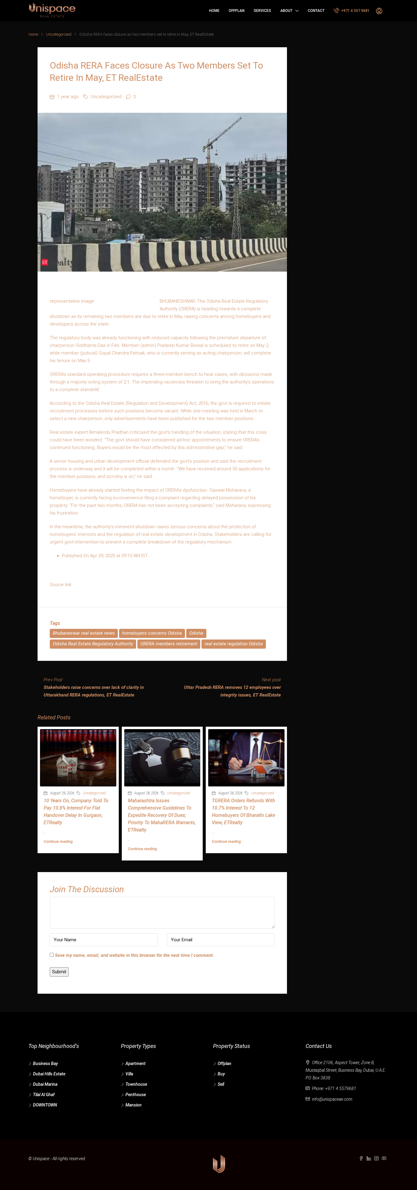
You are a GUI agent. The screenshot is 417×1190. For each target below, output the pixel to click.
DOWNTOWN (45, 1105)
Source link (60, 584)
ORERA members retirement (168, 644)
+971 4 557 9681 (355, 11)
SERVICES (262, 11)
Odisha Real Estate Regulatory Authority (93, 644)
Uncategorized (58, 34)
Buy (221, 1073)
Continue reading (58, 841)
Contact (316, 11)
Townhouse (136, 1084)
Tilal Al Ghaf (44, 1094)
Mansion (133, 1105)
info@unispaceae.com (332, 1099)
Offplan (237, 11)
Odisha (196, 633)
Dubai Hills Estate (49, 1073)
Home (214, 11)
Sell (221, 1084)
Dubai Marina (45, 1084)
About (286, 11)
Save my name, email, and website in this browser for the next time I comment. (134, 955)
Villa (129, 1073)
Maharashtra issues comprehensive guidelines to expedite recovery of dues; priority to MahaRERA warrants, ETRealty (162, 815)
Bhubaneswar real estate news (84, 633)
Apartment (135, 1063)
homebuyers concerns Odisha (152, 633)
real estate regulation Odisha (234, 644)
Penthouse (135, 1094)
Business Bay (45, 1063)
